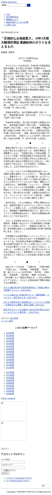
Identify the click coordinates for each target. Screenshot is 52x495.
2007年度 (10, 386)
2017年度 (14, 318)
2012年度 (10, 372)
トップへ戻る (7, 321)
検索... (4, 5)
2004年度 (10, 394)
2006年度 (10, 388)
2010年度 (10, 378)
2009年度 (10, 380)
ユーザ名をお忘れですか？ (18, 481)
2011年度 (10, 375)
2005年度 (10, 391)
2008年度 (10, 383)
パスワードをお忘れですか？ (19, 478)
